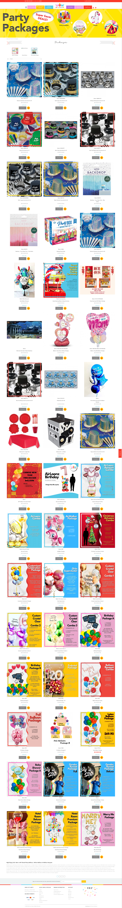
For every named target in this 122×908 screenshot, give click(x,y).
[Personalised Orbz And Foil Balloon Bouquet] (97, 379)
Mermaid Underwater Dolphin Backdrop (24, 350)
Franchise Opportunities (59, 894)
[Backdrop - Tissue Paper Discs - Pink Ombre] (24, 230)
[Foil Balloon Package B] (60, 729)
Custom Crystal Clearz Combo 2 (24, 650)
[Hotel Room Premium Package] (60, 828)
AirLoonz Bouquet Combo (97, 501)
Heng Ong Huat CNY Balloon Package (97, 301)
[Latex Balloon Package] (97, 729)
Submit (83, 881)
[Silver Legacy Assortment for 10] (24, 179)
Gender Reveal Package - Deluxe (97, 800)
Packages (79, 7)
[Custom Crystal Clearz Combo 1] (97, 580)
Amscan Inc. (56, 889)
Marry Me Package (97, 849)
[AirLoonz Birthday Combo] (60, 480)
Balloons (70, 7)
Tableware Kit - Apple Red (24, 451)
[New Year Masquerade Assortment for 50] (24, 379)
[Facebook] (87, 888)
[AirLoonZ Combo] (24, 530)
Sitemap (41, 902)
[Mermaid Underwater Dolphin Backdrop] (24, 329)
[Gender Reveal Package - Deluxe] (97, 778)
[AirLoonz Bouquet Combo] (97, 480)
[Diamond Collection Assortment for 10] (24, 79)
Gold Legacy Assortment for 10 (61, 100)
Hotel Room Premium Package (61, 849)
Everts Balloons (57, 892)
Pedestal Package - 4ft (61, 700)
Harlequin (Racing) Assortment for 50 (97, 100)
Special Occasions (49, 7)
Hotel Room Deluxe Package (24, 849)
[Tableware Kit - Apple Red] (24, 430)
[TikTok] (91, 888)
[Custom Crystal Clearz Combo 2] (24, 629)
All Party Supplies (31, 7)
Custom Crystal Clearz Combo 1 (97, 601)
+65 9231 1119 (32, 889)
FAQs (40, 899)
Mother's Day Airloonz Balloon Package (61, 350)
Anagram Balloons (57, 891)
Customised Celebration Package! (24, 601)
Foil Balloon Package (24, 750)
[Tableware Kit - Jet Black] (60, 430)
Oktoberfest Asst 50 (61, 400)
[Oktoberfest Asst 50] (60, 379)
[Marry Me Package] (97, 828)
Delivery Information (43, 900)
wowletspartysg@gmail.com (32, 891)
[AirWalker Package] (60, 530)
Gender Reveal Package (61, 800)
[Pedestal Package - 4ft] (60, 679)
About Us (41, 892)
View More (22, 107)
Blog (40, 894)
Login (69, 889)
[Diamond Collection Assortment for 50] (97, 230)
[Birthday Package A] (97, 629)
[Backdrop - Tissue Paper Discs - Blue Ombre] (97, 179)
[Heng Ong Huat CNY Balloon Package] (97, 280)
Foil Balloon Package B (60, 750)
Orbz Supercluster (61, 601)
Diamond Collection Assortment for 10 (24, 100)
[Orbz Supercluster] (60, 580)
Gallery (40, 891)
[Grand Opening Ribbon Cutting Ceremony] (60, 280)
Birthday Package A (97, 650)
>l (64, 876)
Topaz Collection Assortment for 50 (97, 451)
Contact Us (120, 453)
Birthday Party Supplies (40, 7)
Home (8, 38)
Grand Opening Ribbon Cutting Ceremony (61, 301)
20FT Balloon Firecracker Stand (24, 501)
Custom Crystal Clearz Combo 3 (61, 650)
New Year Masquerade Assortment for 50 (24, 400)
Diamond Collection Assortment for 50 (97, 251)
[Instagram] (89, 888)
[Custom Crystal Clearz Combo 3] (60, 629)
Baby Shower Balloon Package (24, 800)
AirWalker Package (61, 551)
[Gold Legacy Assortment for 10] (60, 79)
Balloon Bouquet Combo (97, 700)
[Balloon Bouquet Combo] (97, 679)
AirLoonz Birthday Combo (61, 501)
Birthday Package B (24, 700)
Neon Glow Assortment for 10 (61, 150)
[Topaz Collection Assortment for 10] (60, 179)
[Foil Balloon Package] (24, 729)
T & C (69, 899)
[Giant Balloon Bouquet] (24, 280)
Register (70, 891)
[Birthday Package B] (24, 679)
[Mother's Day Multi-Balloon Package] (97, 329)
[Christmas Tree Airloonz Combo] (97, 530)
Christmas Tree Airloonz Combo (97, 551)
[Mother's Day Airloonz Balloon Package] (60, 329)
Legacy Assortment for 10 (24, 150)
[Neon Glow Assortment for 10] (60, 129)
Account (70, 892)
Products (11, 38)
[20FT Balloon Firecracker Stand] (24, 480)
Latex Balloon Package (97, 750)
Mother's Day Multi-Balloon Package (97, 350)
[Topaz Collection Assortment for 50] (97, 430)
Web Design (87, 906)
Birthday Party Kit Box (61, 251)
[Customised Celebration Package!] (24, 580)
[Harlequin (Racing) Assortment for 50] (97, 79)
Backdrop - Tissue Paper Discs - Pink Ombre (24, 251)
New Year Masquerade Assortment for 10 (97, 150)
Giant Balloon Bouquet (24, 301)
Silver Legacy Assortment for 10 (24, 200)
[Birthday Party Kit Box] (60, 230)
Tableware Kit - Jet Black (61, 451)
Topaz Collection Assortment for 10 (61, 200)
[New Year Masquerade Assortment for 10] (97, 129)
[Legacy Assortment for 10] (24, 129)
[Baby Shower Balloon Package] (24, 778)
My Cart (69, 894)
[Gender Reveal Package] (60, 778)
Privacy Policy (71, 897)
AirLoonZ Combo (24, 551)
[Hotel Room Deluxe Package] (24, 828)
